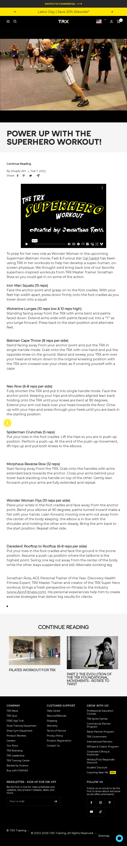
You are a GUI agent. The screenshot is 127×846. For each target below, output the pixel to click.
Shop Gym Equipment (19, 730)
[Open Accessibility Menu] (7, 423)
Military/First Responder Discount (101, 761)
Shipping (52, 720)
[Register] (55, 801)
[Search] (15, 21)
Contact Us (53, 745)
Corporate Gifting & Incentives (98, 753)
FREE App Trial (15, 720)
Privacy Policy (55, 735)
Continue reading (19, 163)
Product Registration (59, 740)
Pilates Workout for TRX (32, 670)
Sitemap (103, 835)
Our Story (12, 745)
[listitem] (17, 175)
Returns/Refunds (56, 715)
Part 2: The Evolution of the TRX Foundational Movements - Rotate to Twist (89, 679)
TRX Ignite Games (97, 718)
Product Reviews (16, 735)
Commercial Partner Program (99, 725)
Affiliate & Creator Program (103, 746)
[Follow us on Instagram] (100, 802)
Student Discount (97, 767)
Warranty (52, 725)
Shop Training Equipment (21, 725)
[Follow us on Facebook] (91, 802)
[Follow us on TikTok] (100, 811)
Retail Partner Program (100, 731)
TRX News (12, 710)
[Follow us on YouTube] (91, 811)
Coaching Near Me (101, 772)
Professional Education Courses (100, 712)
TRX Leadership (15, 755)
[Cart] (118, 21)
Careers (11, 740)
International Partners (99, 741)
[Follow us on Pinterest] (109, 802)
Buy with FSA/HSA (17, 770)
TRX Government (97, 736)
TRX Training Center (18, 760)
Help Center (54, 710)
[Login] (111, 21)
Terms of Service (56, 730)
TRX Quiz (12, 715)
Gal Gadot (91, 258)
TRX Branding (15, 750)
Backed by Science (17, 765)
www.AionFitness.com (26, 592)
